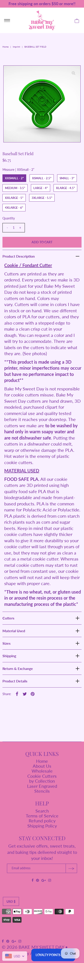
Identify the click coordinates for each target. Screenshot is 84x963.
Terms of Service (42, 815)
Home (5, 46)
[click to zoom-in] (73, 72)
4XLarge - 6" (14, 207)
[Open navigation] (7, 20)
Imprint (16, 46)
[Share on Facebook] (16, 693)
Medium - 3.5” (15, 188)
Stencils (42, 791)
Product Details (14, 681)
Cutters (8, 618)
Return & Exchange (17, 668)
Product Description (18, 256)
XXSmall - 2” (14, 178)
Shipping (9, 656)
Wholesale (42, 770)
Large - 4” (40, 188)
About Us (42, 766)
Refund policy (42, 820)
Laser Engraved (42, 786)
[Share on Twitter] (24, 693)
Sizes (6, 643)
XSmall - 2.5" (41, 178)
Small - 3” (67, 178)
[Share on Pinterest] (32, 693)
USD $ (10, 901)
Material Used (13, 631)
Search (42, 810)
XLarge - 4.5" (65, 188)
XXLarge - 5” (14, 198)
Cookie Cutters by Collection (42, 778)
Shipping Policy (42, 825)
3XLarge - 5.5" (42, 198)
